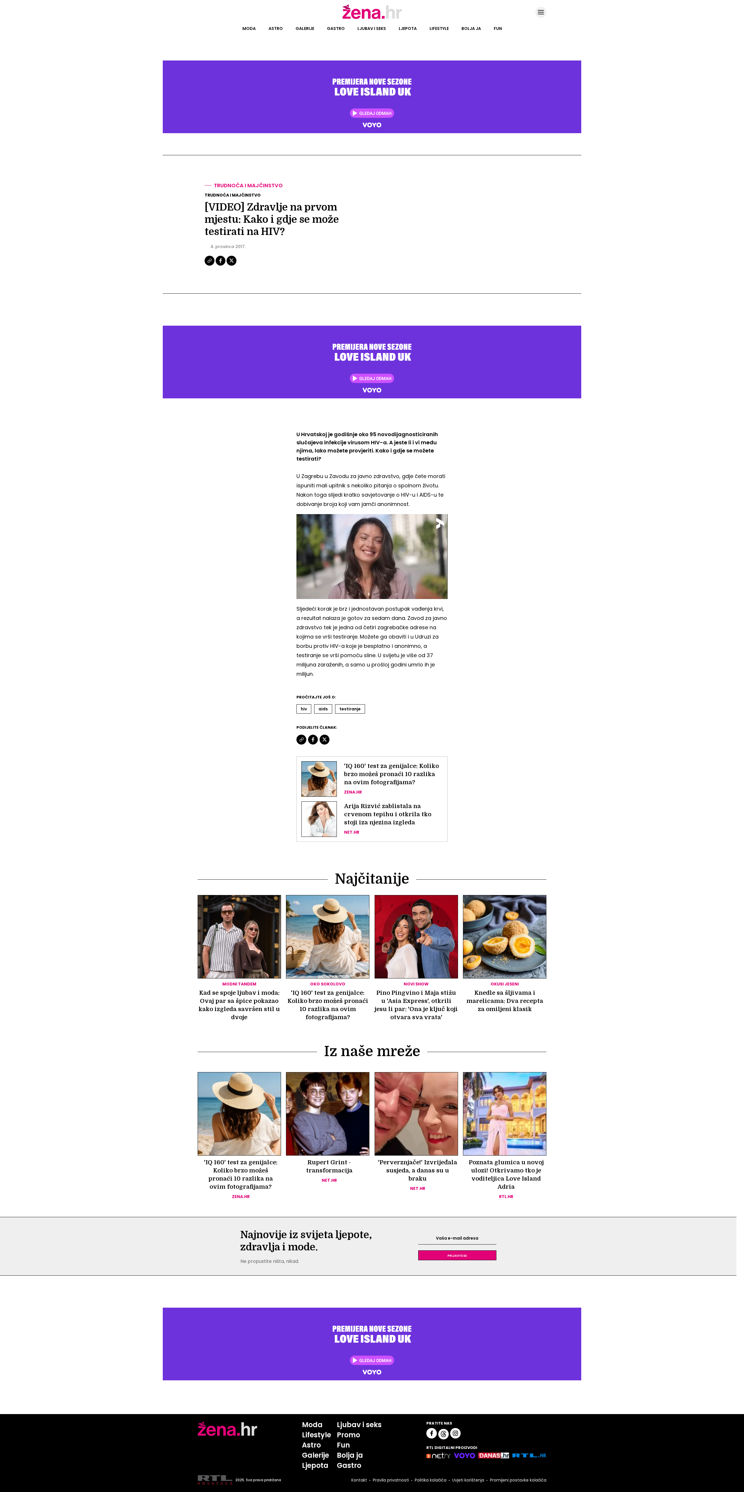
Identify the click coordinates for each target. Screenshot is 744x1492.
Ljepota (408, 28)
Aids (323, 709)
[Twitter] (231, 265)
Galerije (305, 28)
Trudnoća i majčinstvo (248, 185)
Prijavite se (457, 1255)
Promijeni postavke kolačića (518, 1480)
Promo (348, 1435)
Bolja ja (471, 28)
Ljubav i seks (371, 28)
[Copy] (210, 265)
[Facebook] (220, 265)
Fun (498, 28)
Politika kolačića (430, 1480)
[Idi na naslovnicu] (372, 18)
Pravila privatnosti (391, 1480)
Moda (249, 28)
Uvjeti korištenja (468, 1480)
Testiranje (350, 709)
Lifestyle (439, 28)
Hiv (304, 709)
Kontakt (359, 1480)
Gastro (336, 28)
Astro (276, 28)
